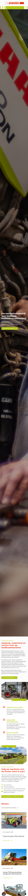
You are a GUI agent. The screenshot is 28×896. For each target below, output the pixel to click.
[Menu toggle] (25, 7)
